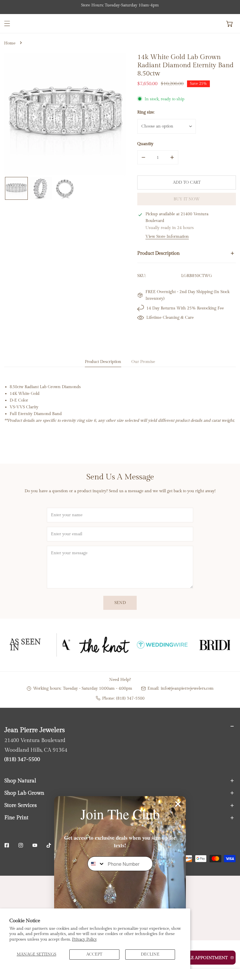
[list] (65, 114)
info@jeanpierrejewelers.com (187, 688)
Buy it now (187, 199)
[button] (230, 24)
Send (120, 602)
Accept (94, 954)
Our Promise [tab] (143, 361)
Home (10, 43)
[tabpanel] (120, 403)
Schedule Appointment (199, 957)
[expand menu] (7, 24)
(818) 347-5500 (130, 698)
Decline (150, 954)
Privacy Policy (84, 939)
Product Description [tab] (103, 361)
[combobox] (96, 864)
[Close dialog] (178, 804)
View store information (167, 236)
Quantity (145, 143)
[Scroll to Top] (229, 938)
